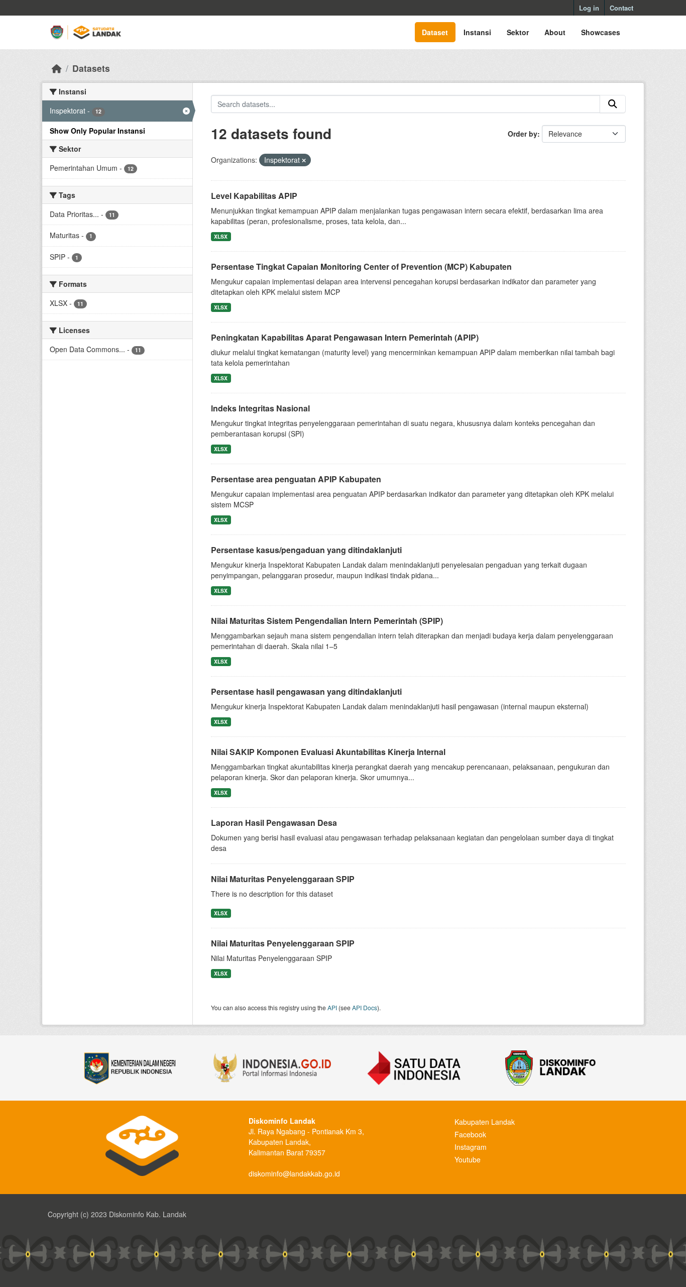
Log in (589, 8)
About (554, 32)
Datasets (91, 68)
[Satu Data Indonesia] (414, 1068)
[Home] (57, 68)
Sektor (518, 32)
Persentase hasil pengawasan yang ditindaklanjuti (306, 691)
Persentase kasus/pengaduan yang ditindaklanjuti (306, 550)
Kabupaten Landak (484, 1122)
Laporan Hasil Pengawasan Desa (274, 822)
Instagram (470, 1147)
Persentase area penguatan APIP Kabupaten (296, 479)
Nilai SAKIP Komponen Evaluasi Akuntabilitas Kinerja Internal (328, 752)
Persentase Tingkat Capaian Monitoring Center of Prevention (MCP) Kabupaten (361, 266)
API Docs (364, 1007)
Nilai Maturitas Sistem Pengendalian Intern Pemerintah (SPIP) (327, 620)
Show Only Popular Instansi (97, 131)
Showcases (600, 32)
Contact (621, 8)
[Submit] (613, 104)
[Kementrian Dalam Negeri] (130, 1068)
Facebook (470, 1134)
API (332, 1007)
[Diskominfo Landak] (555, 1068)
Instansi (477, 32)
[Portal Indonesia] (272, 1068)
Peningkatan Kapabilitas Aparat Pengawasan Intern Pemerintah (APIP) (345, 337)
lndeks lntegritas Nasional (260, 408)
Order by (522, 134)
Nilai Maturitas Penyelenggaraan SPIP (283, 879)
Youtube (467, 1159)
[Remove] (304, 160)
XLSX (220, 236)
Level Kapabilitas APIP (254, 195)
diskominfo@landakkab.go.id (294, 1173)
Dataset (435, 32)
